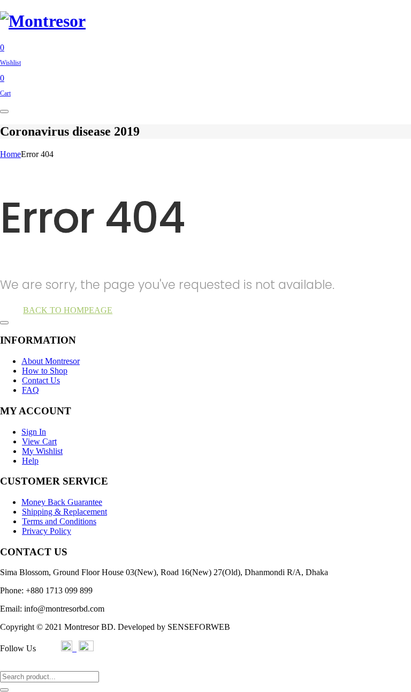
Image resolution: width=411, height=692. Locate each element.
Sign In (33, 431)
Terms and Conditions (59, 521)
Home (10, 154)
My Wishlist (42, 451)
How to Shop (44, 370)
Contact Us (41, 380)
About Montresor (50, 361)
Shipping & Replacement (64, 511)
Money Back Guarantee (61, 502)
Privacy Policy (46, 530)
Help (30, 460)
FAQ (30, 390)
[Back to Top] (4, 322)
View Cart (39, 441)
